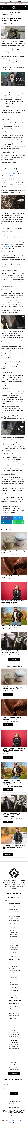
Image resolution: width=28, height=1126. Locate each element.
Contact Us (14, 1056)
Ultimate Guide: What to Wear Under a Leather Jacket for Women (12, 601)
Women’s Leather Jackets (14, 964)
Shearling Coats (14, 952)
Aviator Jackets (14, 922)
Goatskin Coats (14, 949)
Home (3, 12)
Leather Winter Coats (14, 947)
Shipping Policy (14, 1064)
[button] (22, 8)
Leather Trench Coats (14, 943)
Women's (14, 1030)
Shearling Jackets (14, 934)
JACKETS (14, 906)
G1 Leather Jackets (14, 1011)
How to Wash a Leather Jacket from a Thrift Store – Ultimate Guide (12, 651)
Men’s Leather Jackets (14, 909)
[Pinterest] (17, 893)
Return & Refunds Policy (14, 1066)
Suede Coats (14, 956)
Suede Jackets (14, 927)
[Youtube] (14, 893)
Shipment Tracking (14, 1069)
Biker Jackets (14, 914)
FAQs (14, 1060)
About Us (14, 1055)
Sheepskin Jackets (14, 936)
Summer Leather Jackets (14, 1025)
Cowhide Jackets (14, 930)
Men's (14, 1021)
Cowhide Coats (14, 951)
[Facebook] (8, 893)
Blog (8, 12)
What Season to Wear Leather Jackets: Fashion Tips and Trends (14, 847)
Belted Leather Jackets (14, 1009)
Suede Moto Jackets (14, 1015)
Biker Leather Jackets (14, 968)
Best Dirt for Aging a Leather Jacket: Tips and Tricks (13, 551)
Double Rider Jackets (14, 920)
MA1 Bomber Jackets (14, 1013)
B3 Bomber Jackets (14, 1008)
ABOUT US (14, 866)
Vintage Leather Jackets (14, 974)
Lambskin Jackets (14, 929)
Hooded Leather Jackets (14, 916)
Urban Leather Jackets (18, 1120)
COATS (14, 939)
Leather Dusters (14, 945)
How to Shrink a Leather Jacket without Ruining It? (13, 576)
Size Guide (14, 1058)
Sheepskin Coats (14, 954)
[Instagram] (11, 893)
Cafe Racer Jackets (14, 918)
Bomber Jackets (14, 911)
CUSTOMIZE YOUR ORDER (14, 1000)
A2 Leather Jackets (14, 1006)
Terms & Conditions (14, 1067)
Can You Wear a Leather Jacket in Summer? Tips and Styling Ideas (11, 626)
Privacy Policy (14, 1062)
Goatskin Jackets (14, 932)
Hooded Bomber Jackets (14, 913)
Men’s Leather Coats (14, 942)
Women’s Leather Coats (14, 990)
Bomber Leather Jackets (14, 966)
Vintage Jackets (14, 923)
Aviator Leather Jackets (14, 972)
